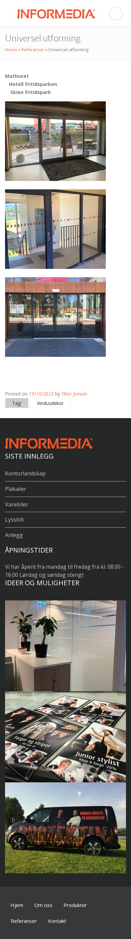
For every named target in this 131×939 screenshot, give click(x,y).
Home (11, 49)
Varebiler (16, 504)
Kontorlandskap (25, 473)
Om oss (43, 905)
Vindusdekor (50, 403)
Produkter (75, 905)
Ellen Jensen (74, 393)
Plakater (15, 489)
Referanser (32, 49)
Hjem (16, 905)
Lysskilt (14, 519)
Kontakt (57, 920)
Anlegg (14, 535)
